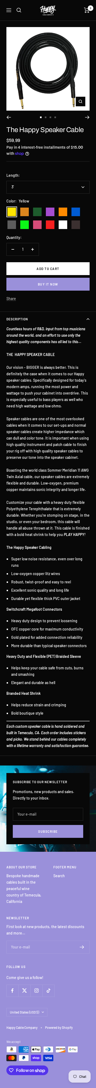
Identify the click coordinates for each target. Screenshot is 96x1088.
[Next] (87, 117)
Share (11, 298)
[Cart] (87, 10)
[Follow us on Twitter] (24, 991)
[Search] (19, 10)
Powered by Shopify (59, 1027)
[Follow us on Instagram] (36, 991)
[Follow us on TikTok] (48, 991)
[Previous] (8, 117)
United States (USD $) (24, 1012)
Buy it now (48, 284)
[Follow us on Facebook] (12, 991)
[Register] (82, 947)
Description (17, 319)
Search (59, 875)
